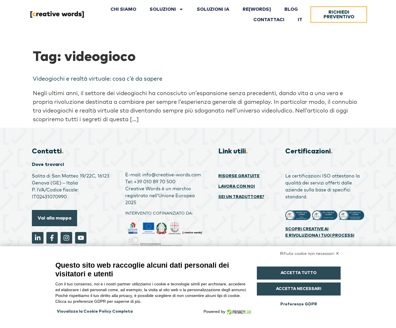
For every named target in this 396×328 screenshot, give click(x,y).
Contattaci (268, 19)
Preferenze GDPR (298, 304)
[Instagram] (66, 238)
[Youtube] (81, 238)
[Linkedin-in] (37, 238)
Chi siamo (123, 9)
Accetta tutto (299, 273)
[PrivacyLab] (238, 311)
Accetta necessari (298, 289)
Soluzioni (163, 9)
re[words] (257, 9)
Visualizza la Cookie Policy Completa (95, 311)
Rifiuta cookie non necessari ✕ (309, 253)
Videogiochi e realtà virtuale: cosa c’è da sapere (97, 78)
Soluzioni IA (213, 9)
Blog (291, 9)
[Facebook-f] (52, 238)
